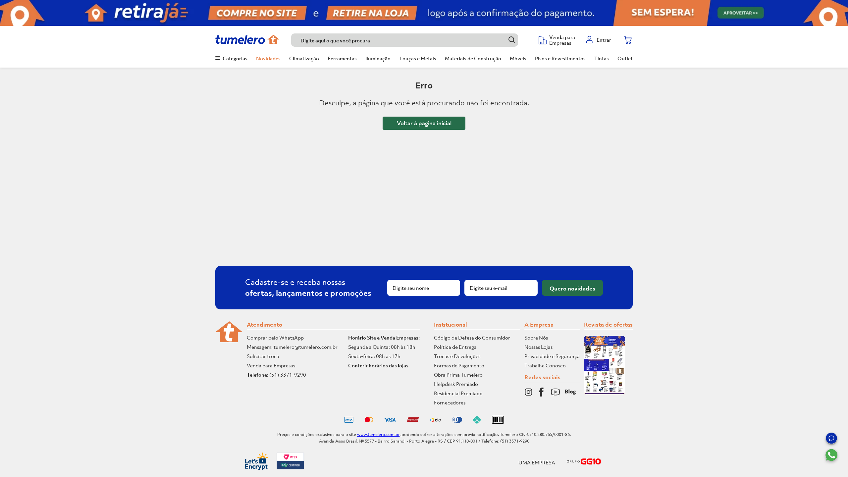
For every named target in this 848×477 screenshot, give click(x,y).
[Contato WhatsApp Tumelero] (831, 455)
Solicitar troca (263, 356)
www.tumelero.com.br (378, 434)
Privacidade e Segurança (552, 356)
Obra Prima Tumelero (458, 374)
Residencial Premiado (458, 393)
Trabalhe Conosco (545, 365)
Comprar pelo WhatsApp (275, 337)
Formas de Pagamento (459, 365)
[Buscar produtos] (511, 40)
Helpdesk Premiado (456, 384)
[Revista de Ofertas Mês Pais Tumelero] (604, 392)
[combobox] (411, 40)
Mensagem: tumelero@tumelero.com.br (292, 347)
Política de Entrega (455, 347)
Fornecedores (449, 402)
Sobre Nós (536, 337)
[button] (831, 439)
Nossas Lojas (538, 347)
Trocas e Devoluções (457, 356)
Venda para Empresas (271, 365)
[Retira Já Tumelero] (424, 13)
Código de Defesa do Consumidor (472, 337)
